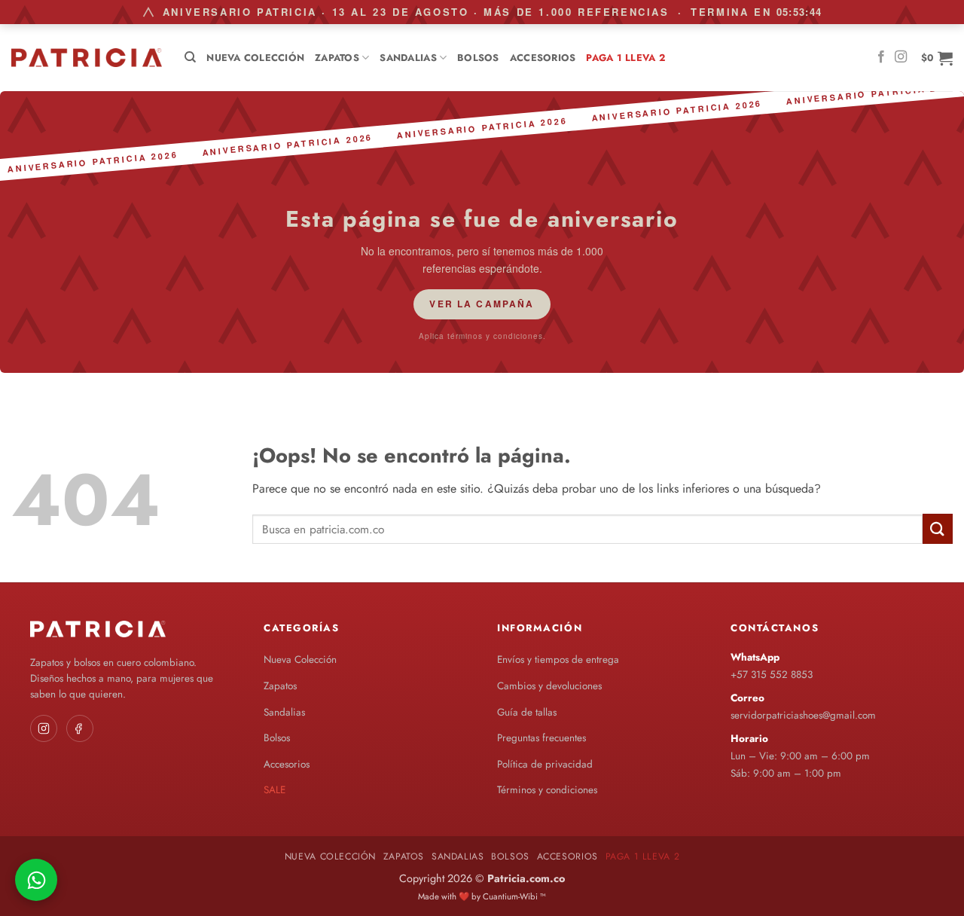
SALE (274, 790)
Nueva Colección (255, 57)
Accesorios (543, 57)
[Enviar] (938, 528)
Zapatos (280, 686)
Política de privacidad (545, 764)
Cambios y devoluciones (549, 686)
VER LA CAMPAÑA (481, 303)
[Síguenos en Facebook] (881, 57)
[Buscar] (190, 57)
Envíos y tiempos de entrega (558, 659)
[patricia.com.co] (86, 57)
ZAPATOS (337, 57)
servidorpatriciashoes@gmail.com (803, 715)
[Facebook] (79, 728)
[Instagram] (43, 728)
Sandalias (408, 57)
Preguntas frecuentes (541, 738)
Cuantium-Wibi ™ (514, 896)
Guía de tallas (527, 712)
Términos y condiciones (547, 790)
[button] (937, 58)
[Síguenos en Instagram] (901, 57)
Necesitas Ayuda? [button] (36, 880)
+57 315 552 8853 (772, 674)
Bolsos (478, 57)
